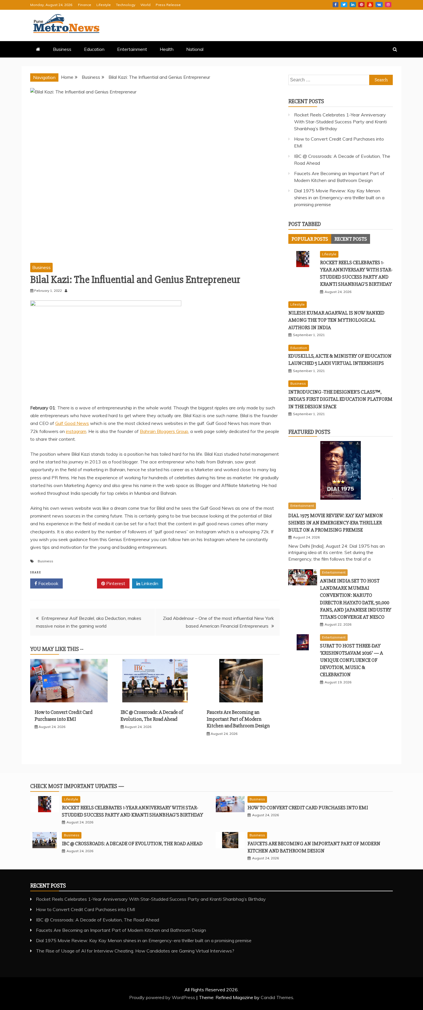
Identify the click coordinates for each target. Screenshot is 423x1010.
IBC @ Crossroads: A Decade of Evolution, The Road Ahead (152, 715)
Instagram (388, 4)
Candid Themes (277, 997)
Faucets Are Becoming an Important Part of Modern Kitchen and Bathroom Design (238, 719)
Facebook (335, 4)
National (194, 49)
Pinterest (361, 4)
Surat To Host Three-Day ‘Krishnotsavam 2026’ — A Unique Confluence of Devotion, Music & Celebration (351, 660)
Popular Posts (309, 239)
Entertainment (132, 49)
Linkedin (353, 4)
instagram (76, 431)
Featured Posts (309, 432)
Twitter (344, 4)
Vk (379, 4)
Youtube (370, 4)
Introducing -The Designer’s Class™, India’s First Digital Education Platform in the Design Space (340, 399)
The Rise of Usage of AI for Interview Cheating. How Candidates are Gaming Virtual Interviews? (135, 951)
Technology (125, 5)
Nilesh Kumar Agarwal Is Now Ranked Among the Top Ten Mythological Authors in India (336, 320)
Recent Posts (350, 239)
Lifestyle (103, 5)
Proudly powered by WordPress (162, 997)
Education (94, 49)
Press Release (168, 5)
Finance (84, 5)
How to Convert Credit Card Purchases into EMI (63, 715)
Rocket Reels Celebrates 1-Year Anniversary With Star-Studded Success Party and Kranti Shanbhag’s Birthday (340, 121)
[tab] (309, 239)
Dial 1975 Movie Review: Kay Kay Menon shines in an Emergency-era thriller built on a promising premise (339, 197)
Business (62, 49)
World (145, 5)
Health (167, 49)
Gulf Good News (72, 423)
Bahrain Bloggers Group (164, 431)
